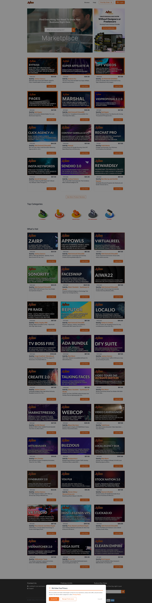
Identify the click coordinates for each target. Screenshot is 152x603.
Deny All (100, 599)
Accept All (54, 599)
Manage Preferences (68, 599)
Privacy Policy (77, 594)
